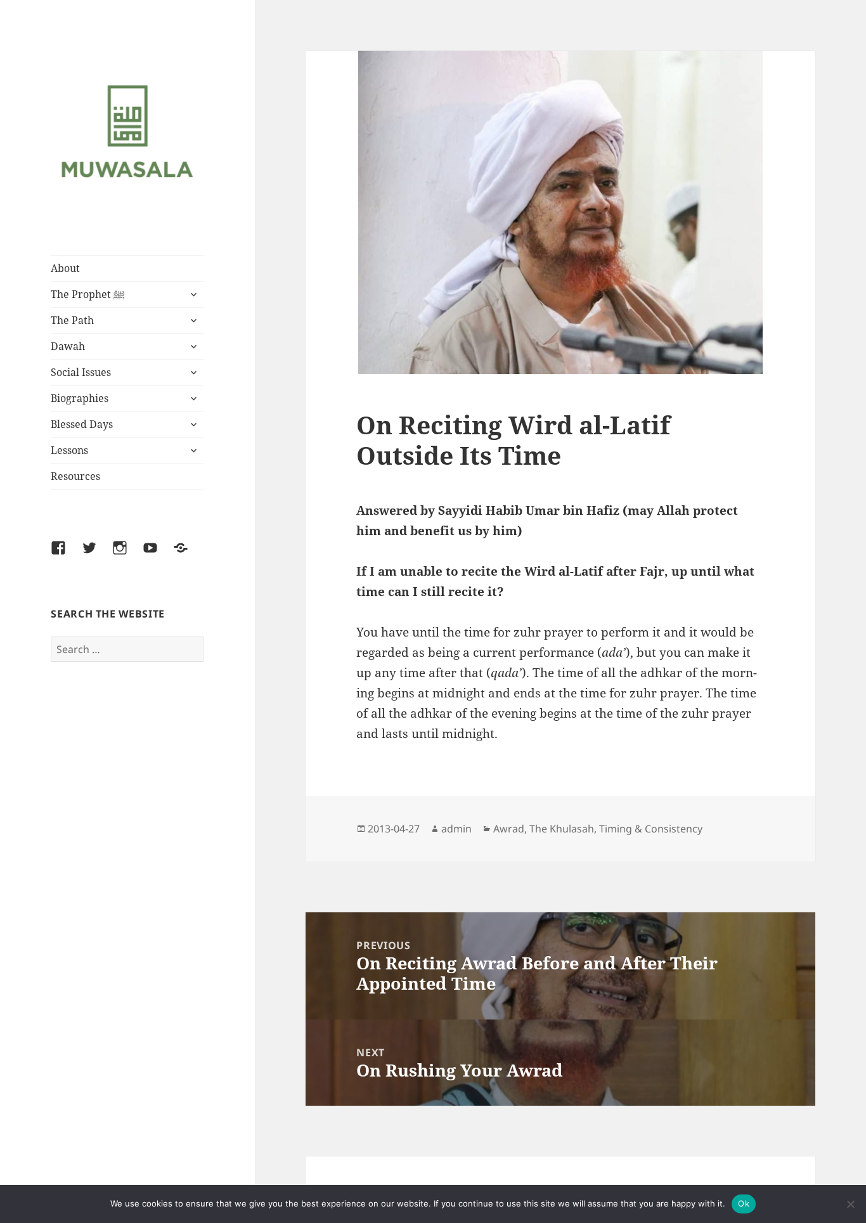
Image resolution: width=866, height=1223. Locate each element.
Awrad (508, 829)
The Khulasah (561, 829)
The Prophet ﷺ (88, 294)
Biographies (79, 398)
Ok (743, 1203)
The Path (72, 320)
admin (456, 829)
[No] (850, 1204)
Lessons (69, 450)
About (65, 268)
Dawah (68, 346)
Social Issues (81, 372)
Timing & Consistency (650, 829)
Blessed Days (82, 424)
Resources (75, 476)
